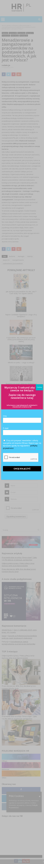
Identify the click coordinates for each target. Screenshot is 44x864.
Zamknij (39, 387)
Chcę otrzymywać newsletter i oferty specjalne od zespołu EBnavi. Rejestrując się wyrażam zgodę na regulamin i (22, 444)
